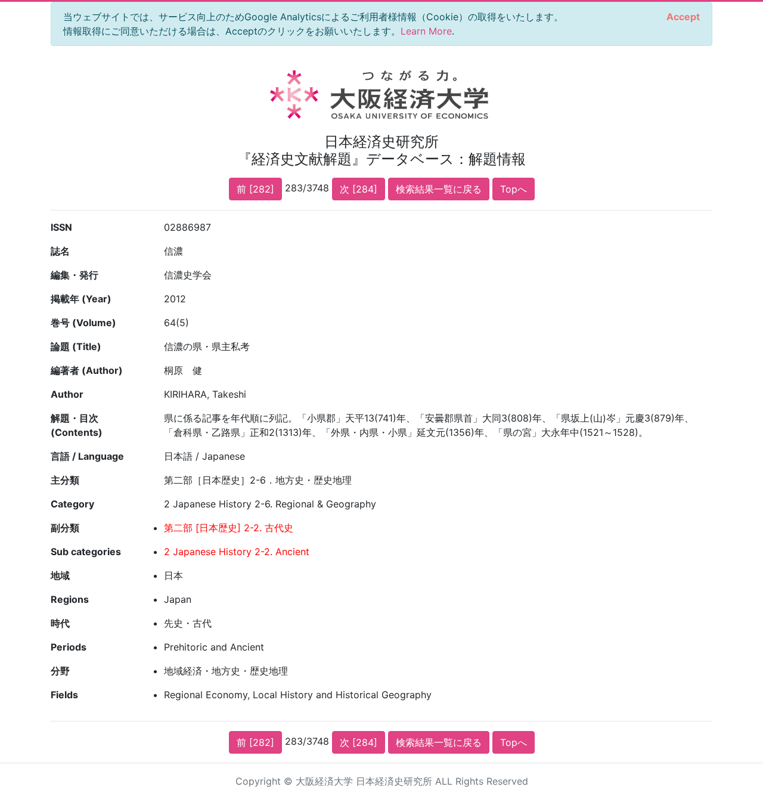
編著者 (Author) (87, 370)
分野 (60, 671)
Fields (64, 695)
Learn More (426, 31)
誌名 (60, 251)
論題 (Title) (76, 346)
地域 (60, 575)
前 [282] (255, 189)
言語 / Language (87, 456)
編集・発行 (74, 275)
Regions (70, 599)
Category (72, 504)
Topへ (513, 189)
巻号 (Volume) (83, 323)
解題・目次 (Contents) (77, 425)
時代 (60, 623)
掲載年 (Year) (81, 299)
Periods (68, 647)
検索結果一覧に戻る (439, 189)
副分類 (65, 528)
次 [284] (358, 189)
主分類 (65, 480)
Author (67, 394)
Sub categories (86, 552)
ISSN (61, 227)
